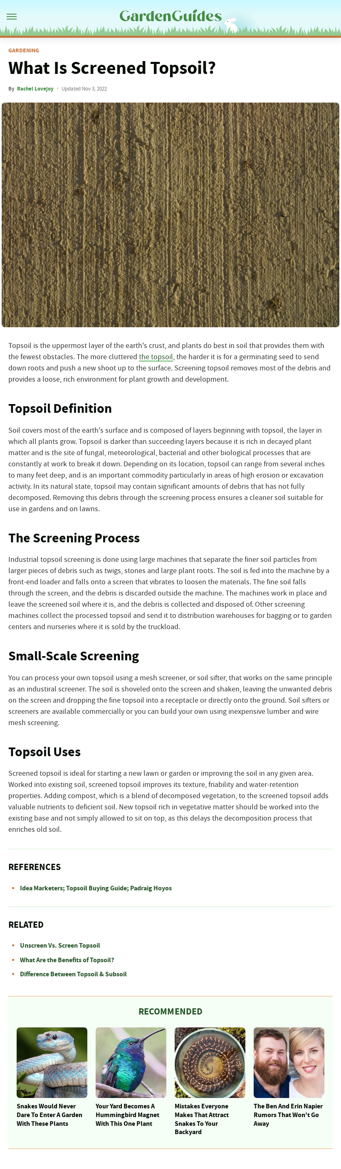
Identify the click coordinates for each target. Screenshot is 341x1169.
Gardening (23, 51)
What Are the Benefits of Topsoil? (67, 960)
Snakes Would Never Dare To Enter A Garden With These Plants (49, 1115)
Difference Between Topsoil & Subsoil (73, 974)
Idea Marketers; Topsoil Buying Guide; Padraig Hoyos (96, 888)
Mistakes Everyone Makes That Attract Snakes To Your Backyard (202, 1119)
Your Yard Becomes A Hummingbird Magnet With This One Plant (127, 1115)
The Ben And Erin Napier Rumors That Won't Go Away (288, 1115)
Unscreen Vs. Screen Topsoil (60, 945)
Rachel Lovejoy (35, 89)
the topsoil (156, 357)
